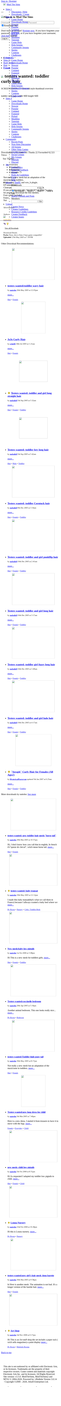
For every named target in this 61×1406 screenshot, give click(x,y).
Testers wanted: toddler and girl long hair (30, 610)
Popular (14, 27)
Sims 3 (9, 57)
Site (7, 165)
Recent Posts (17, 142)
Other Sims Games (19, 149)
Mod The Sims (13, 4)
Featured (15, 32)
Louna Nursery (18, 1223)
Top (5, 1386)
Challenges (16, 55)
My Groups (16, 157)
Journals (15, 159)
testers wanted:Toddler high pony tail (25, 1057)
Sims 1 (9, 9)
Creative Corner (18, 152)
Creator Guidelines (19, 209)
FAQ (13, 177)
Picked (14, 35)
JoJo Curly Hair (17, 339)
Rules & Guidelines (20, 175)
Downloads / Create (20, 14)
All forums (16, 147)
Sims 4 (9, 98)
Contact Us (14, 1386)
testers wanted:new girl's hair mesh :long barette (31, 1275)
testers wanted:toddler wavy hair (26, 285)
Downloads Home (19, 22)
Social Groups (17, 154)
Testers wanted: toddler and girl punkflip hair (33, 557)
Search (9, 182)
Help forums (17, 45)
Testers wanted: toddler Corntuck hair (29, 503)
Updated (15, 29)
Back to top (6, 1352)
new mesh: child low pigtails (21, 1167)
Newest (14, 24)
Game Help (16, 42)
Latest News (17, 167)
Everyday (18, 1128)
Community (11, 139)
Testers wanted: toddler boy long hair (28, 449)
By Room (11, 909)
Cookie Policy (44, 1386)
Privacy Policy (28, 1386)
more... (11, 295)
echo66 (13, 344)
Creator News (17, 206)
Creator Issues (17, 217)
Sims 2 (9, 17)
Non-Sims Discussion (21, 144)
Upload (9, 204)
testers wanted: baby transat (24, 891)
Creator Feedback (19, 214)
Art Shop (14, 1331)
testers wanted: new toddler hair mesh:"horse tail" (32, 835)
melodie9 (13, 400)
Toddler (23, 410)
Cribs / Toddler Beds (32, 909)
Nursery (20, 909)
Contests (15, 52)
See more (32, 794)
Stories (14, 50)
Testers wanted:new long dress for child (27, 1112)
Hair (9, 299)
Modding (15, 37)
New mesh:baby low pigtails (21, 949)
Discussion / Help (19, 12)
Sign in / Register (9, 1)
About (14, 172)
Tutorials (15, 40)
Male (15, 463)
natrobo (13, 290)
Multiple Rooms (23, 1347)
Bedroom (20, 1017)
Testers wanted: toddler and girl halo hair (30, 718)
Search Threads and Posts (22, 196)
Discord (14, 162)
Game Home (17, 19)
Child (26, 1128)
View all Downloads (11, 228)
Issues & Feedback (19, 170)
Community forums (20, 47)
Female (15, 299)
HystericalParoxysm (18, 779)
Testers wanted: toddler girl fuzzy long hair (31, 664)
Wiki (13, 180)
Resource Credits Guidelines (24, 212)
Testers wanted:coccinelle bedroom (24, 1001)
